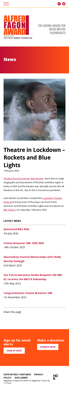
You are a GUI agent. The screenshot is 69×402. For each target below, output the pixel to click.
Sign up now (14, 350)
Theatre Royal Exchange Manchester (24, 178)
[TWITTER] (63, 3)
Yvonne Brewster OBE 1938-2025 (24, 243)
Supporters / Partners (17, 374)
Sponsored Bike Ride (16, 229)
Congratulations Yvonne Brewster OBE (28, 293)
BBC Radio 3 (10, 209)
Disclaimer (21, 377)
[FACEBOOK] (59, 3)
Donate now (48, 346)
